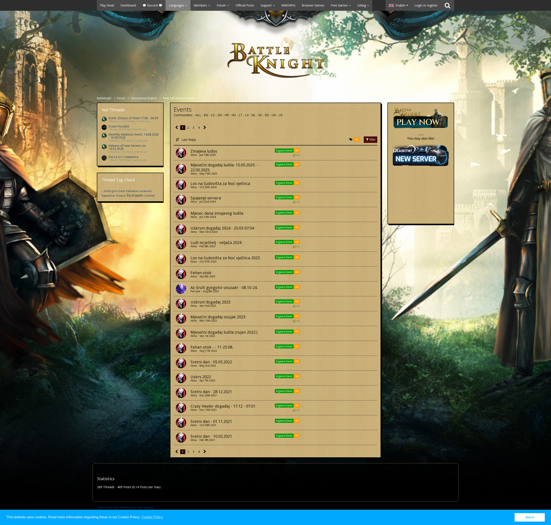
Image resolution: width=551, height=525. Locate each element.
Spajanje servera (205, 197)
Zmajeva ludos (203, 151)
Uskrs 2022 (200, 376)
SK (260, 115)
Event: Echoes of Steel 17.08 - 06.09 (133, 118)
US (281, 115)
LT (241, 115)
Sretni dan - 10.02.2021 (211, 436)
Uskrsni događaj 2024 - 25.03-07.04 (222, 228)
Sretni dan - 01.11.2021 (211, 421)
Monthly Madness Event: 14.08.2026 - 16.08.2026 (133, 135)
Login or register (426, 5)
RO (267, 115)
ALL (199, 115)
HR (227, 115)
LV (247, 115)
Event (122, 191)
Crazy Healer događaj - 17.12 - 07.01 (222, 406)
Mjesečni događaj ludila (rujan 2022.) (223, 332)
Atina (193, 155)
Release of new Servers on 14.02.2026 (127, 147)
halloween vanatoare (139, 191)
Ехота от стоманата (123, 157)
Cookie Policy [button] (152, 517)
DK (220, 115)
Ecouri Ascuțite (118, 126)
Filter (372, 139)
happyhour (108, 195)
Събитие (149, 195)
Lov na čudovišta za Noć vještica (220, 183)
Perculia (195, 291)
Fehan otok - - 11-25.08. (211, 347)
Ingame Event (284, 150)
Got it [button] (530, 517)
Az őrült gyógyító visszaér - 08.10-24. (224, 287)
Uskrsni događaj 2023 (210, 302)
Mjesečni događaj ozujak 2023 (217, 316)
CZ (213, 115)
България (135, 195)
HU (234, 115)
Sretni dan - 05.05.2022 (211, 361)
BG (206, 115)
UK (274, 115)
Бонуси (121, 195)
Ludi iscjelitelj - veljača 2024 (215, 242)
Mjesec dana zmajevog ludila (216, 213)
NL (253, 115)
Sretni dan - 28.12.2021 (211, 391)
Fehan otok (200, 272)
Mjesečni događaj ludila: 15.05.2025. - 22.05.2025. (224, 167)
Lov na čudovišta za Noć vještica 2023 (225, 257)
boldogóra (111, 191)
